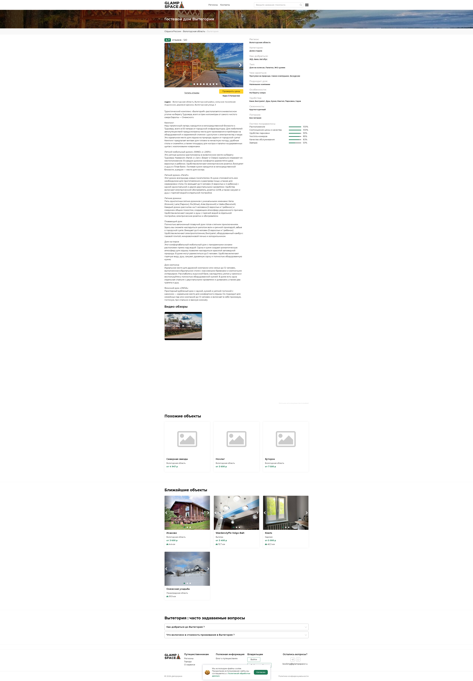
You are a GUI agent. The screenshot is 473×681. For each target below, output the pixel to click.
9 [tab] (216, 84)
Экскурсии (295, 76)
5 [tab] (204, 84)
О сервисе (189, 664)
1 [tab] (191, 84)
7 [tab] (210, 84)
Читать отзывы (191, 93)
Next (240, 65)
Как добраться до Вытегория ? (185, 627)
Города (187, 661)
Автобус (263, 59)
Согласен (260, 672)
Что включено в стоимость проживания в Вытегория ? (200, 635)
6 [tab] (207, 84)
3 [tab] (197, 84)
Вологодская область (194, 31)
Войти (254, 659)
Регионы (213, 5)
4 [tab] (200, 84)
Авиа (256, 59)
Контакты (225, 5)
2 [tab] (194, 84)
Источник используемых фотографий (294, 403)
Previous (167, 65)
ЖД (251, 59)
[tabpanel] (203, 65)
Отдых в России (172, 31)
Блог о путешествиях (226, 658)
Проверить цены (231, 91)
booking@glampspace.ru (295, 664)
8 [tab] (213, 84)
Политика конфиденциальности (293, 676)
